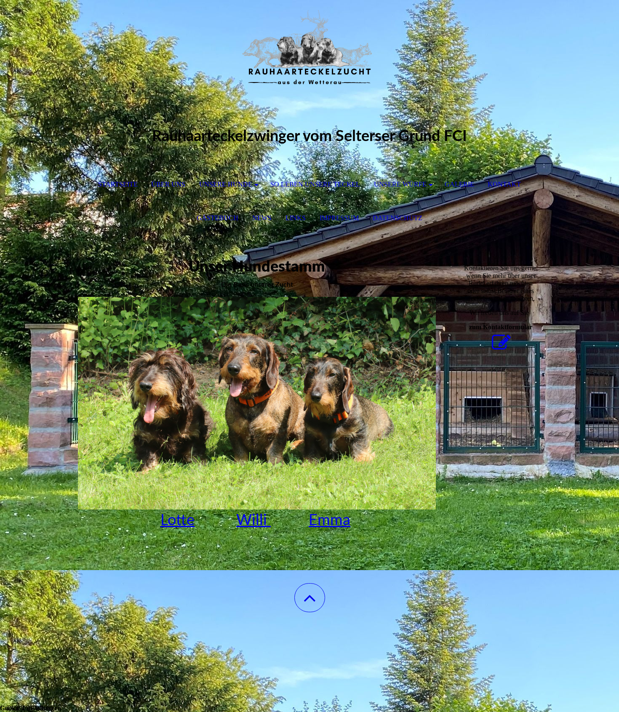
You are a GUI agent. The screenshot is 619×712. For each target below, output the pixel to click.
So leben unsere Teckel (315, 184)
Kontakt (504, 184)
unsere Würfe (400, 184)
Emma (329, 520)
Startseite (118, 184)
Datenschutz (397, 217)
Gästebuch (217, 217)
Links (295, 217)
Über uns (168, 184)
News (262, 217)
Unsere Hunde (225, 184)
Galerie (459, 184)
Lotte (177, 520)
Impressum (339, 217)
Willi (253, 520)
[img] (309, 42)
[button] (309, 597)
